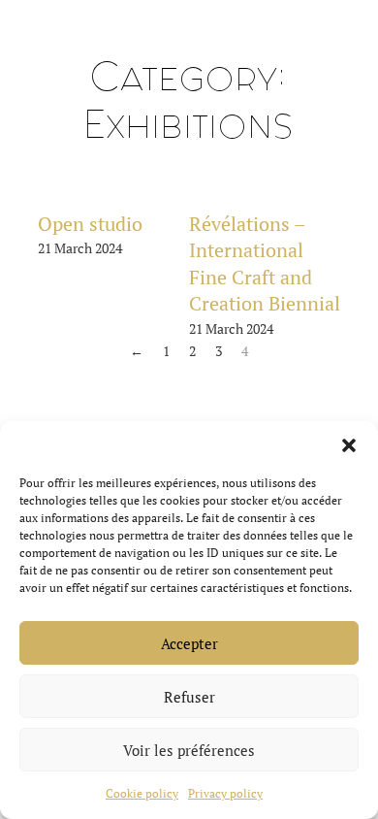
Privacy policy (225, 793)
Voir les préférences (189, 750)
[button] (349, 445)
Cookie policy (142, 793)
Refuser (189, 696)
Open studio (90, 224)
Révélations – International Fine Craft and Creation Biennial (264, 264)
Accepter (189, 643)
